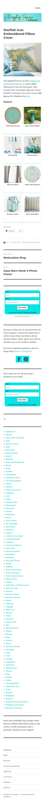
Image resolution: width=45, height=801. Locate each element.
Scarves (9, 640)
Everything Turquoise (11, 794)
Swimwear (10, 665)
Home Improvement (14, 576)
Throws (9, 671)
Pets (7, 625)
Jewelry (9, 582)
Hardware (10, 557)
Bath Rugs (10, 450)
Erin (8, 242)
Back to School (12, 444)
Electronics (10, 527)
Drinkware (10, 514)
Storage (9, 659)
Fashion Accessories (14, 536)
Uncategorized (12, 683)
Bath (8, 447)
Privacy (27, 316)
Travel (8, 680)
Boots (8, 468)
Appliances (10, 431)
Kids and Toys (12, 588)
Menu (37, 8)
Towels (9, 677)
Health (9, 563)
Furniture (10, 542)
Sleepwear (10, 649)
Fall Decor (10, 530)
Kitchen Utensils (13, 597)
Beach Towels (11, 453)
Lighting (9, 603)
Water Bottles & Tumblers (17, 702)
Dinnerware (11, 505)
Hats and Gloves (13, 560)
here (28, 96)
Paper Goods (11, 622)
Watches (9, 699)
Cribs (8, 496)
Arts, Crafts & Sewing (15, 438)
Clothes (9, 487)
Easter (8, 517)
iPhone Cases (11, 579)
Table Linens (11, 668)
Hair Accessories (13, 551)
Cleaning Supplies (13, 481)
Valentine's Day (12, 686)
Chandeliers (11, 474)
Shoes (8, 643)
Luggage (9, 606)
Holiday (9, 567)
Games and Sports (13, 545)
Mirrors (9, 613)
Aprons (9, 435)
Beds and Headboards (15, 462)
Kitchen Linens (12, 594)
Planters (9, 634)
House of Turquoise (22, 351)
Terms (21, 316)
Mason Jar (10, 610)
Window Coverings (14, 708)
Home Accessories (28, 242)
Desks (8, 499)
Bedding (9, 459)
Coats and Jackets (13, 490)
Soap (8, 653)
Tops (8, 674)
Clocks (8, 484)
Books (8, 465)
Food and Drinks (13, 539)
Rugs (8, 637)
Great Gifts (10, 548)
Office (8, 616)
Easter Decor (11, 520)
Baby (8, 441)
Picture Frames (12, 628)
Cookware (10, 493)
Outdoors (10, 619)
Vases (8, 689)
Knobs (8, 600)
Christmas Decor (13, 477)
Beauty (9, 456)
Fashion (9, 533)
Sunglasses (10, 662)
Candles (9, 471)
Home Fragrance (13, 573)
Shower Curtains (13, 646)
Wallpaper (10, 696)
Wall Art (9, 692)
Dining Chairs (11, 502)
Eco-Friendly (11, 524)
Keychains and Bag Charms (17, 585)
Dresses (9, 511)
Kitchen (9, 591)
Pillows (37, 242)
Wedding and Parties (15, 705)
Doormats (10, 508)
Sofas (8, 656)
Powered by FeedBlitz (29, 312)
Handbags (10, 554)
